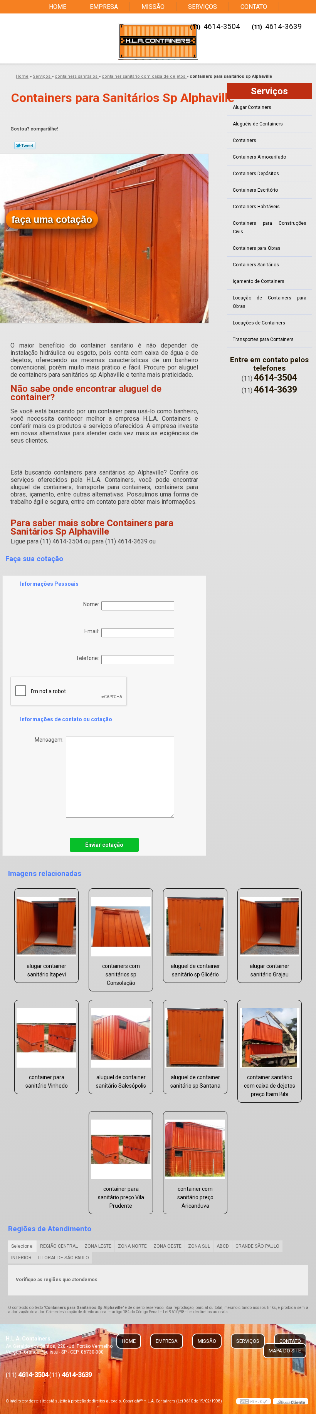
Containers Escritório (255, 190)
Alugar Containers (252, 107)
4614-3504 (221, 26)
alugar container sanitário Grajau (269, 970)
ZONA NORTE (132, 1246)
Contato (253, 6)
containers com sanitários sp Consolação (121, 974)
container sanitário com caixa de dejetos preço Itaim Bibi (269, 1085)
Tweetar (24, 145)
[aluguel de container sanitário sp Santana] (195, 1035)
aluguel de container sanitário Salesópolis (121, 1081)
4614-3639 (283, 26)
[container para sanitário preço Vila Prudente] (121, 1146)
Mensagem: (50, 740)
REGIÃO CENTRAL (59, 1246)
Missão (153, 6)
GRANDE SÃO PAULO (257, 1246)
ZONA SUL (199, 1246)
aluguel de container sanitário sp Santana (195, 1081)
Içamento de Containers (258, 281)
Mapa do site (285, 1351)
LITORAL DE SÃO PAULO (63, 1257)
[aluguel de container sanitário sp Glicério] (195, 923)
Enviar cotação (104, 845)
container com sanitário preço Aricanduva (195, 1197)
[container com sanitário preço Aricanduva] (195, 1146)
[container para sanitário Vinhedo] (46, 1035)
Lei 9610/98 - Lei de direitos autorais (195, 1312)
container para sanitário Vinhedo (46, 1081)
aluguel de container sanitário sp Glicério (195, 970)
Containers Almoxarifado (259, 157)
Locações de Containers (259, 323)
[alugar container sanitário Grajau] (269, 923)
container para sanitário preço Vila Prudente (121, 1197)
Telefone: (88, 658)
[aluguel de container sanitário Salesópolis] (121, 1035)
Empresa (104, 6)
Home (57, 6)
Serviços (202, 6)
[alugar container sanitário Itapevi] (46, 923)
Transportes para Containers (263, 339)
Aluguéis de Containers (258, 124)
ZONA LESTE (97, 1246)
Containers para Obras (257, 248)
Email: (92, 631)
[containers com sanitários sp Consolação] (121, 923)
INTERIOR (21, 1257)
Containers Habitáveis (256, 206)
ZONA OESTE (167, 1246)
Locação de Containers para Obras (269, 302)
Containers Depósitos (256, 173)
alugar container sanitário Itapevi (46, 970)
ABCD (223, 1246)
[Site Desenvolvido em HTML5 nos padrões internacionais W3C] (253, 1401)
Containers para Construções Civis (269, 227)
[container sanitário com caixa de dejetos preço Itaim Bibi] (269, 1035)
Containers (244, 140)
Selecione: (22, 1246)
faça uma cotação (52, 219)
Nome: (92, 604)
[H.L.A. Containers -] (158, 41)
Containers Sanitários (256, 264)
